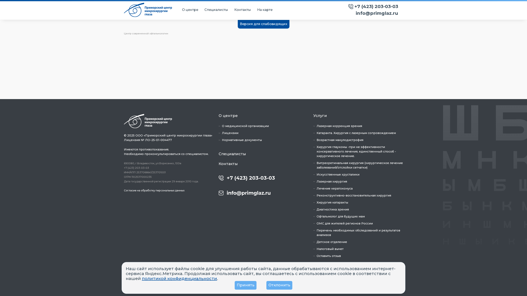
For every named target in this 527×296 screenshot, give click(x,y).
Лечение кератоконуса (335, 188)
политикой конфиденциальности (179, 278)
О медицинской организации (245, 126)
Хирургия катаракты (332, 202)
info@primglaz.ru (377, 13)
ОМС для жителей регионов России (345, 223)
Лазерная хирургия (332, 181)
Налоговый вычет (330, 249)
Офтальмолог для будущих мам (341, 216)
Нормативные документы (242, 140)
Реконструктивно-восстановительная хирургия (354, 195)
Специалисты (216, 10)
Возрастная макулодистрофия (340, 140)
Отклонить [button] (279, 285)
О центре (190, 10)
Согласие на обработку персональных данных (154, 190)
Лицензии (230, 133)
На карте (265, 10)
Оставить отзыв (329, 256)
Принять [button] (245, 285)
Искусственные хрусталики (338, 174)
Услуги (320, 116)
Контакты (242, 10)
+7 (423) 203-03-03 (376, 6)
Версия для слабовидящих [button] (263, 24)
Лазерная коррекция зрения (339, 126)
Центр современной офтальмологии (146, 33)
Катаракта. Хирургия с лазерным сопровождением (356, 133)
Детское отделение (332, 242)
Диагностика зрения (333, 209)
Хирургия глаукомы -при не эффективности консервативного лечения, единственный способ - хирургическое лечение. (356, 151)
